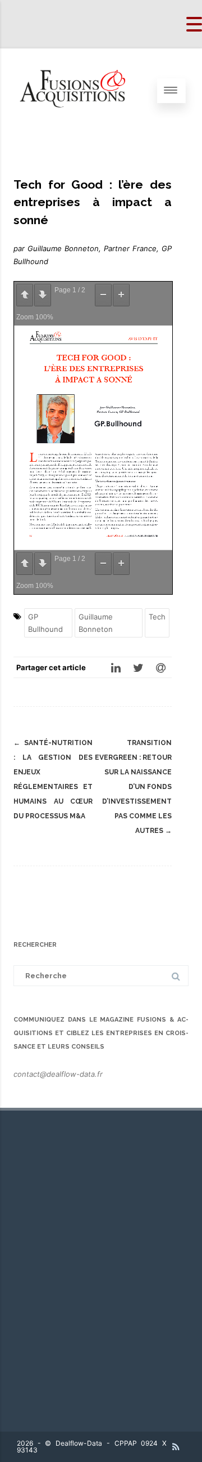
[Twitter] (138, 667)
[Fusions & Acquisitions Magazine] (78, 129)
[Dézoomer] (103, 295)
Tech (157, 616)
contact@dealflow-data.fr (58, 1073)
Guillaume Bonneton (96, 623)
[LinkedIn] (115, 667)
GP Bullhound (45, 623)
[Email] (160, 667)
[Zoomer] (121, 295)
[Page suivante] (42, 295)
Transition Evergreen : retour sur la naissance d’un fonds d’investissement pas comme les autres (133, 787)
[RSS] (176, 1447)
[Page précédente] (24, 295)
